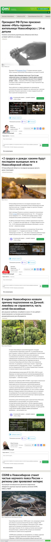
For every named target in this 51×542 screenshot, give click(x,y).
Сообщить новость (16, 118)
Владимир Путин (21, 70)
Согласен (48, 540)
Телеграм (32, 121)
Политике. (6, 541)
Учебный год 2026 (21, 16)
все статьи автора (13, 130)
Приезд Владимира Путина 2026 (35, 16)
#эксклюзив (4, 318)
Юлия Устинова (14, 443)
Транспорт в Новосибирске (8, 16)
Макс (25, 121)
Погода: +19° (33, 8)
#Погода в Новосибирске (7, 172)
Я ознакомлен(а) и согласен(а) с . (14, 146)
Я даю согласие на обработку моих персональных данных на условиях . (20, 145)
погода (15, 214)
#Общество (4, 39)
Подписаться (40, 98)
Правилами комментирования (19, 146)
